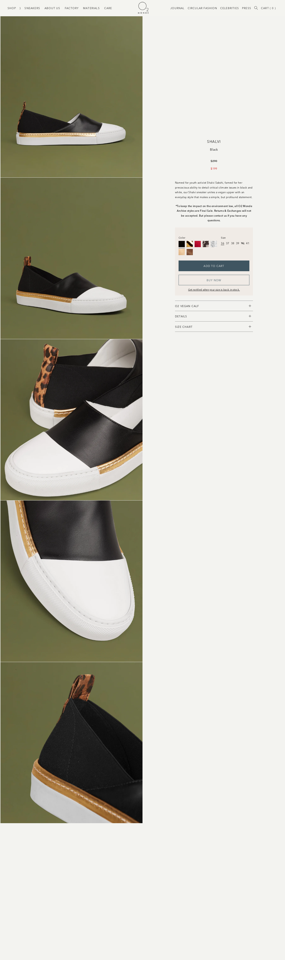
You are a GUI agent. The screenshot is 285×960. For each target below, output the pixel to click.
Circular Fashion (202, 8)
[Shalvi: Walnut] (190, 252)
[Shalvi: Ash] (182, 252)
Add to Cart (214, 266)
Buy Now (214, 280)
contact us (220, 215)
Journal (177, 8)
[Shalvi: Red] (198, 244)
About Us (52, 8)
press (246, 8)
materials (91, 8)
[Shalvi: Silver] (214, 244)
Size (223, 237)
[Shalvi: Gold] (190, 244)
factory (72, 8)
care (108, 8)
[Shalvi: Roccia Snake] (206, 244)
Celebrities (229, 8)
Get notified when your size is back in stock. (214, 289)
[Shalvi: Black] (182, 244)
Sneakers (32, 8)
